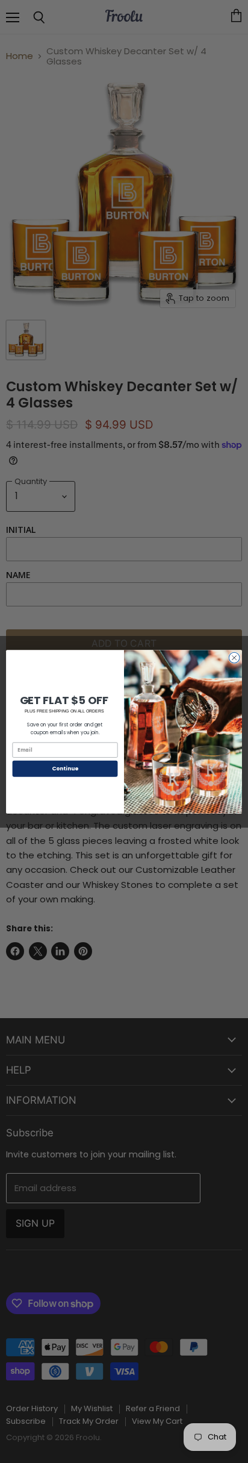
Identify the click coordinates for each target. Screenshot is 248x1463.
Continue (65, 768)
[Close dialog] (234, 657)
